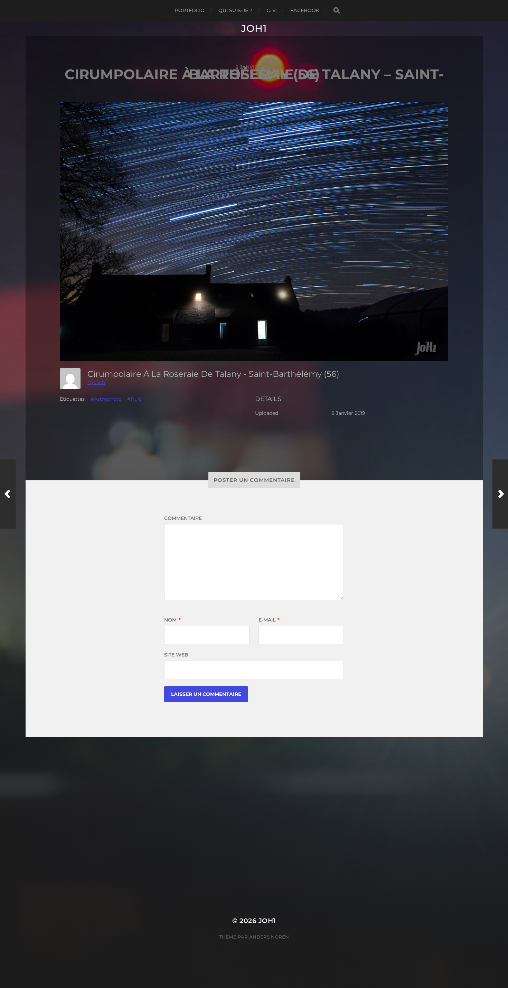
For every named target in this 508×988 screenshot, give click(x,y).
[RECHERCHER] (336, 10)
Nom (172, 620)
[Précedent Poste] (8, 494)
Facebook (304, 10)
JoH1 (254, 28)
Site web (176, 655)
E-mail (269, 620)
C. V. (271, 10)
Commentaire (183, 518)
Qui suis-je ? (235, 10)
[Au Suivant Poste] (500, 494)
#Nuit (134, 399)
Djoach (96, 382)
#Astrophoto (106, 399)
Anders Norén (269, 937)
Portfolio (190, 10)
